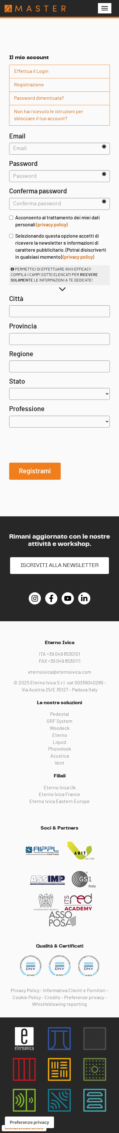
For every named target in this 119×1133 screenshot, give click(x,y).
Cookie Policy (27, 997)
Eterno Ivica (35, 9)
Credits (52, 997)
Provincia (23, 326)
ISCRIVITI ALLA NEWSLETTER (59, 565)
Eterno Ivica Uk (60, 787)
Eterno (59, 735)
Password (23, 163)
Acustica (59, 756)
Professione (27, 409)
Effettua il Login (31, 71)
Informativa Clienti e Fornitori (74, 990)
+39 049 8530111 (64, 661)
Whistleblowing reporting (59, 1004)
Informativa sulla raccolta (24, 1128)
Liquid (59, 742)
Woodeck (60, 728)
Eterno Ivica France (59, 794)
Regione (21, 354)
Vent (59, 763)
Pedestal (59, 714)
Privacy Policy (25, 990)
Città (16, 299)
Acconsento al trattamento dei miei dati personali (57, 221)
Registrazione (29, 84)
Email (17, 136)
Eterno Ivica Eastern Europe (59, 801)
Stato (17, 381)
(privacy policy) (51, 224)
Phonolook (59, 749)
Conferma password (38, 191)
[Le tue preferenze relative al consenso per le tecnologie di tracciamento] (29, 1122)
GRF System (59, 721)
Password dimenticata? (39, 98)
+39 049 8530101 (63, 654)
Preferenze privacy (84, 997)
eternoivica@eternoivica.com (59, 672)
